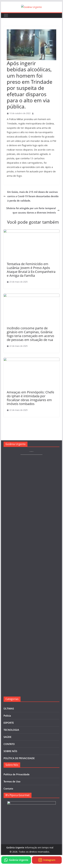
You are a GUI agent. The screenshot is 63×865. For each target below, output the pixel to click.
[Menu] (6, 15)
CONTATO (9, 744)
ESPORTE (9, 722)
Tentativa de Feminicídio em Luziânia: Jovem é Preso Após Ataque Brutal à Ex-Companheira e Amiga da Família (31, 270)
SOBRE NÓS (10, 751)
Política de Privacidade (17, 774)
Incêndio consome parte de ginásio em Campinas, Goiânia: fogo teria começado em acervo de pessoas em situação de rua (30, 334)
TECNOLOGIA (11, 729)
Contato (8, 788)
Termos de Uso (12, 781)
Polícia (7, 715)
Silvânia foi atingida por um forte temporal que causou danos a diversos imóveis (31, 210)
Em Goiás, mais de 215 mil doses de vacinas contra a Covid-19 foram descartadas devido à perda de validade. (32, 196)
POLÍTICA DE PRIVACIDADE (19, 758)
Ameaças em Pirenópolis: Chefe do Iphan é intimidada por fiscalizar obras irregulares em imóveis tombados (30, 398)
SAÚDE (7, 737)
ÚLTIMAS (9, 708)
